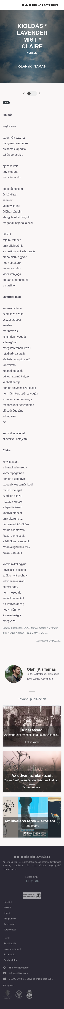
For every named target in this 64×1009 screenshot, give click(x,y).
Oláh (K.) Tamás (32, 66)
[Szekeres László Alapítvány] (20, 995)
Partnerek (9, 954)
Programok (10, 918)
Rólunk (7, 907)
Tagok (7, 913)
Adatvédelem (11, 960)
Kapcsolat (9, 924)
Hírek (7, 937)
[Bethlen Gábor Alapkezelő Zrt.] (9, 995)
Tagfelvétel (10, 929)
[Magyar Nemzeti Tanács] (31, 995)
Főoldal (8, 902)
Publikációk (10, 943)
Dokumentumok (12, 949)
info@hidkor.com (18, 973)
